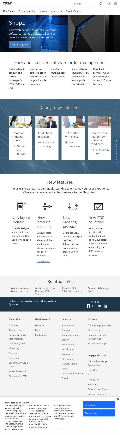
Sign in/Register (20, 44)
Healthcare (67, 349)
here (62, 418)
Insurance (66, 354)
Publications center (71, 291)
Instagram (93, 379)
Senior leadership (18, 371)
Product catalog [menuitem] (26, 11)
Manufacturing (69, 363)
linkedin (105, 306)
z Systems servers (18, 291)
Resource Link (68, 288)
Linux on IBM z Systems (42, 292)
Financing (14, 348)
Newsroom (14, 357)
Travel (64, 378)
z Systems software (19, 288)
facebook (88, 306)
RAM (90, 291)
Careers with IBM (18, 376)
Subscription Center (98, 389)
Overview (14, 325)
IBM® (7, 3)
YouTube (92, 384)
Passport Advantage (98, 288)
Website (39, 325)
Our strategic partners (99, 325)
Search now (43, 261)
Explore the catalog (49, 144)
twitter (99, 306)
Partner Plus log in (97, 343)
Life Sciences (68, 358)
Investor (13, 353)
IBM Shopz (9, 11)
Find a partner (95, 330)
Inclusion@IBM (17, 343)
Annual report (16, 330)
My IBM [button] (109, 4)
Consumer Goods (70, 334)
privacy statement (37, 427)
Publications (41, 334)
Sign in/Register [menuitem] (74, 11)
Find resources (75, 144)
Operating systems (45, 288)
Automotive (67, 325)
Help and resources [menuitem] (49, 11)
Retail (64, 368)
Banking (65, 330)
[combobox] (88, 3)
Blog (37, 330)
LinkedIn (92, 369)
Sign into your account (21, 150)
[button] (101, 3)
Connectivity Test (102, 151)
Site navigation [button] (115, 5)
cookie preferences (38, 410)
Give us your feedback (116, 151)
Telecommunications (72, 373)
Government (68, 344)
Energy (65, 339)
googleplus (94, 306)
